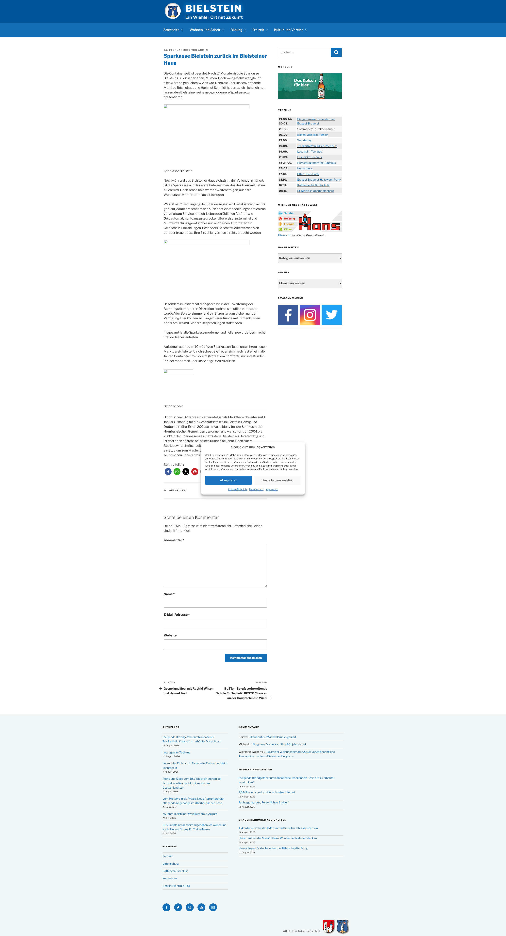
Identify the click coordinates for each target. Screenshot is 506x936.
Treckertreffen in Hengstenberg (317, 146)
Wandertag (304, 140)
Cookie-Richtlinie (237, 489)
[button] (168, 471)
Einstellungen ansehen (277, 480)
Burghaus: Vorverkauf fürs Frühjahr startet (279, 744)
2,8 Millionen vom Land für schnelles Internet (267, 792)
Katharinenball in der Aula (313, 185)
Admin (203, 50)
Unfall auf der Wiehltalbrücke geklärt (273, 737)
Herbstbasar (305, 168)
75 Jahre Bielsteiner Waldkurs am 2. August (189, 813)
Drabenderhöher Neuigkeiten (262, 819)
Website (170, 635)
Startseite (171, 30)
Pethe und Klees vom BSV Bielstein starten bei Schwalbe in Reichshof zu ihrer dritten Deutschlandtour (191, 783)
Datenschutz (256, 489)
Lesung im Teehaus (309, 151)
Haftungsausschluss (175, 871)
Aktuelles (177, 490)
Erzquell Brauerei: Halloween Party (319, 179)
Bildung (236, 30)
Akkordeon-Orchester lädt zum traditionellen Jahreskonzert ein (278, 828)
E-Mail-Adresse (177, 614)
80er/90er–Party (308, 174)
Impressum (272, 489)
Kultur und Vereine (289, 30)
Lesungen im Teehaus (176, 752)
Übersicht (284, 235)
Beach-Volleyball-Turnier (312, 134)
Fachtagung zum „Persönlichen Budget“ (264, 802)
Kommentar (174, 540)
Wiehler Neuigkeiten (255, 769)
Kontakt (167, 856)
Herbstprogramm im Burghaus (316, 162)
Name (169, 594)
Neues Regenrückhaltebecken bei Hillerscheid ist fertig (273, 848)
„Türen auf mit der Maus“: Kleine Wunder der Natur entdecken (278, 838)
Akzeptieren (228, 480)
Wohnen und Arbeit (205, 30)
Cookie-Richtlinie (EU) (176, 885)
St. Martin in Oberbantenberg (315, 190)
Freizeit (258, 30)
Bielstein (213, 8)
